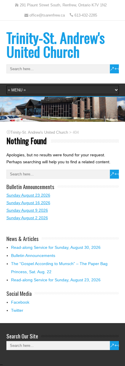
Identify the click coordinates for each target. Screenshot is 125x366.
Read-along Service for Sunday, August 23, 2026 (56, 280)
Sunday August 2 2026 (27, 217)
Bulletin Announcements (33, 255)
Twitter (17, 310)
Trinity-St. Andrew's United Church (55, 44)
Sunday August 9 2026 (27, 210)
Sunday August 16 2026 (28, 202)
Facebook (20, 302)
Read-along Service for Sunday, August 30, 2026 (56, 247)
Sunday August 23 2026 (28, 195)
